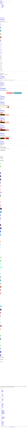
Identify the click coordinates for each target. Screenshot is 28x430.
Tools (2, 7)
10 (0, 42)
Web (2, 406)
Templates (1, 49)
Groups (2, 399)
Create (1, 393)
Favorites (1, 52)
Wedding (3, 407)
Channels (2, 402)
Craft (2, 403)
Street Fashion (3, 412)
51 (0, 23)
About (1, 420)
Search (1, 2)
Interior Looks (3, 411)
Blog (2, 400)
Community (3, 5)
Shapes (2, 391)
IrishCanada (2, 96)
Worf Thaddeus (3, 88)
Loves (0, 55)
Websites (3, 413)
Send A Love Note (2, 17)
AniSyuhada (2, 76)
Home (2, 405)
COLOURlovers (2, 3)
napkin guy (2, 82)
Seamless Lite (3, 416)
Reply (1, 75)
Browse (1, 388)
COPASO (3, 418)
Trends (2, 6)
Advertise (3, 421)
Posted (2, 84)
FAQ (2, 424)
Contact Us (3, 422)
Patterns (2, 395)
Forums (2, 398)
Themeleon (3, 417)
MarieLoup (2, 102)
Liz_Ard (2, 19)
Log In (1, 0)
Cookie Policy (3, 425)
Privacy (2, 423)
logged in (4, 148)
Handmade (3, 410)
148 (0, 45)
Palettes (2, 390)
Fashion (2, 404)
